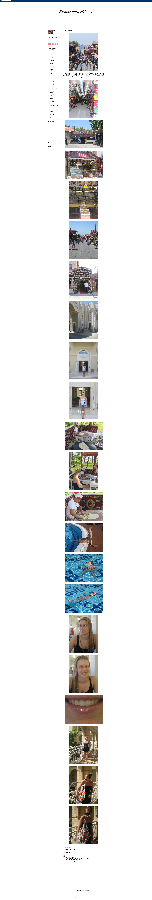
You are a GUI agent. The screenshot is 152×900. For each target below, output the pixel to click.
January (51, 115)
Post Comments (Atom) (86, 890)
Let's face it (52, 101)
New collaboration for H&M (53, 89)
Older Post (101, 887)
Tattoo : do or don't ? (53, 100)
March (51, 112)
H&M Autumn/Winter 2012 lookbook (53, 104)
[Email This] (66, 847)
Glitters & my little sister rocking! (54, 106)
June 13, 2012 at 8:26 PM (74, 855)
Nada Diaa (68, 855)
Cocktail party (52, 70)
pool (67, 849)
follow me (50, 142)
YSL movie (51, 95)
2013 (50, 57)
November (52, 61)
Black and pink (52, 107)
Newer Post (66, 887)
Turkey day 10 (52, 81)
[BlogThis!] (67, 847)
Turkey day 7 (52, 85)
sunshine (73, 849)
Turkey (76, 849)
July (50, 67)
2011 (50, 117)
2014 (50, 56)
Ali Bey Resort (52, 72)
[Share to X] (68, 847)
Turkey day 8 (52, 84)
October (51, 63)
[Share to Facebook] (69, 847)
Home (84, 887)
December (52, 60)
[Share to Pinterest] (70, 847)
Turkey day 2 (52, 97)
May (51, 109)
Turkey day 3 (52, 94)
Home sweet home (53, 78)
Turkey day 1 (52, 98)
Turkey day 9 (52, 82)
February (51, 114)
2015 (50, 54)
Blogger (81, 897)
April (51, 111)
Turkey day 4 (52, 92)
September (52, 64)
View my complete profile (52, 37)
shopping (69, 849)
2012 (50, 59)
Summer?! (51, 76)
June (51, 69)
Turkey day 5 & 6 (53, 91)
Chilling (51, 75)
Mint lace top (52, 73)
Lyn (55, 30)
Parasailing (52, 87)
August (51, 66)
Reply (67, 866)
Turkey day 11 (52, 79)
